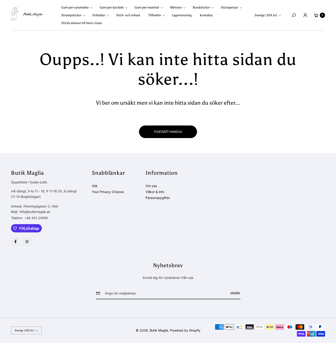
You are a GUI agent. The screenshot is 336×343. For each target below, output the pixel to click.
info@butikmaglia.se (34, 212)
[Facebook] (15, 241)
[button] (78, 7)
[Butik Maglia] (27, 14)
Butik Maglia (159, 330)
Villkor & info (155, 192)
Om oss (151, 186)
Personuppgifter (158, 198)
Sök (95, 186)
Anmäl (235, 293)
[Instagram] (27, 241)
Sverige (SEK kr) (266, 15)
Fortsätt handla (168, 132)
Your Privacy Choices (108, 192)
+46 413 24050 (36, 218)
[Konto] (305, 15)
